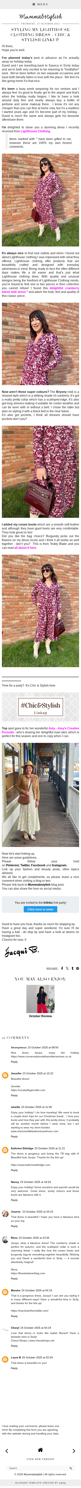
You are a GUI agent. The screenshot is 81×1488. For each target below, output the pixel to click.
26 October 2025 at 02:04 (37, 1357)
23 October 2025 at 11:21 (49, 1148)
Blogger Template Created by (40, 1483)
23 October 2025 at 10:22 (38, 1073)
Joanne (16, 1211)
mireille (15, 1106)
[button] (40, 4)
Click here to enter (40, 909)
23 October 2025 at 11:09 (36, 1106)
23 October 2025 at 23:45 (34, 1237)
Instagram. (59, 865)
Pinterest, (13, 865)
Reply (14, 1061)
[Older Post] (74, 1449)
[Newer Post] (7, 1449)
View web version (40, 1459)
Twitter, (25, 865)
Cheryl (15, 1327)
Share (8, 1032)
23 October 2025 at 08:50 (43, 1047)
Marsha (15, 1290)
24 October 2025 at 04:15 (36, 1290)
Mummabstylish (40, 17)
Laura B (16, 1357)
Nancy (15, 1181)
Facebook (38, 865)
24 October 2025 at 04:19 (35, 1327)
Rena (14, 1237)
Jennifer (16, 1073)
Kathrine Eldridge (22, 1148)
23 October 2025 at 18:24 (35, 1181)
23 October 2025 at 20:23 (37, 1211)
